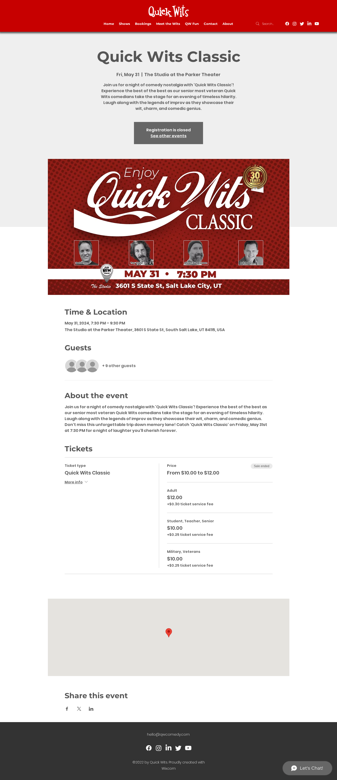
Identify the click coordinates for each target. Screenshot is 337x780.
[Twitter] (302, 23)
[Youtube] (316, 23)
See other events (168, 136)
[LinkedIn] (309, 23)
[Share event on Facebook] (67, 709)
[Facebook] (287, 23)
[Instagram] (294, 23)
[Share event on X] (79, 709)
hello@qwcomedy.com (168, 734)
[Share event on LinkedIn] (91, 709)
